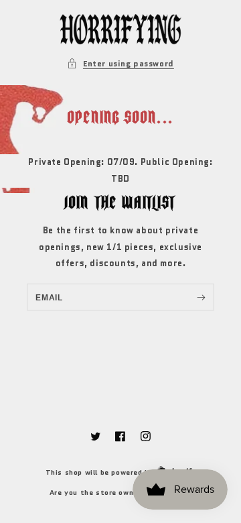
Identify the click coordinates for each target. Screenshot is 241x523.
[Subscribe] (201, 297)
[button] (120, 63)
